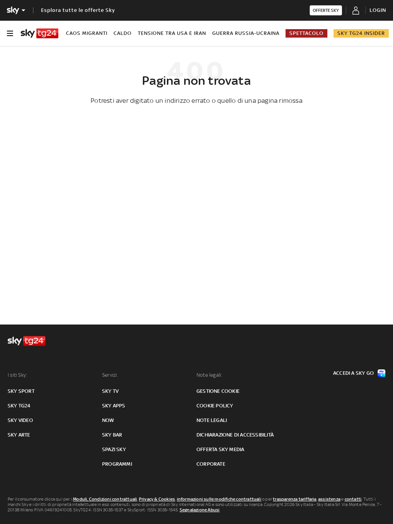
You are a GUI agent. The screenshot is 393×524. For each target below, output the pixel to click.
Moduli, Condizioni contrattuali (105, 499)
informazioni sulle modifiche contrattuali (219, 499)
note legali (211, 420)
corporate (210, 464)
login (378, 10)
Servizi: (110, 375)
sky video (20, 420)
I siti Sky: (17, 375)
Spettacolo (306, 33)
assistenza (329, 499)
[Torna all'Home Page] (39, 33)
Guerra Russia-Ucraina (245, 33)
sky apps (113, 406)
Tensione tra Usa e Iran (172, 33)
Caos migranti (86, 33)
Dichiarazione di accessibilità (235, 435)
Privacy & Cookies (157, 499)
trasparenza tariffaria (294, 499)
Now (108, 420)
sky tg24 (19, 406)
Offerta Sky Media (220, 449)
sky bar (112, 435)
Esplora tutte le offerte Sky (78, 10)
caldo (123, 33)
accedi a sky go (353, 373)
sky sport (21, 391)
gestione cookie (217, 391)
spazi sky (114, 449)
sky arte (19, 435)
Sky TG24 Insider (361, 33)
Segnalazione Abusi (200, 509)
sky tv (110, 391)
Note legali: (209, 375)
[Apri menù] (10, 33)
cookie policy (214, 406)
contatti (353, 499)
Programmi (117, 464)
